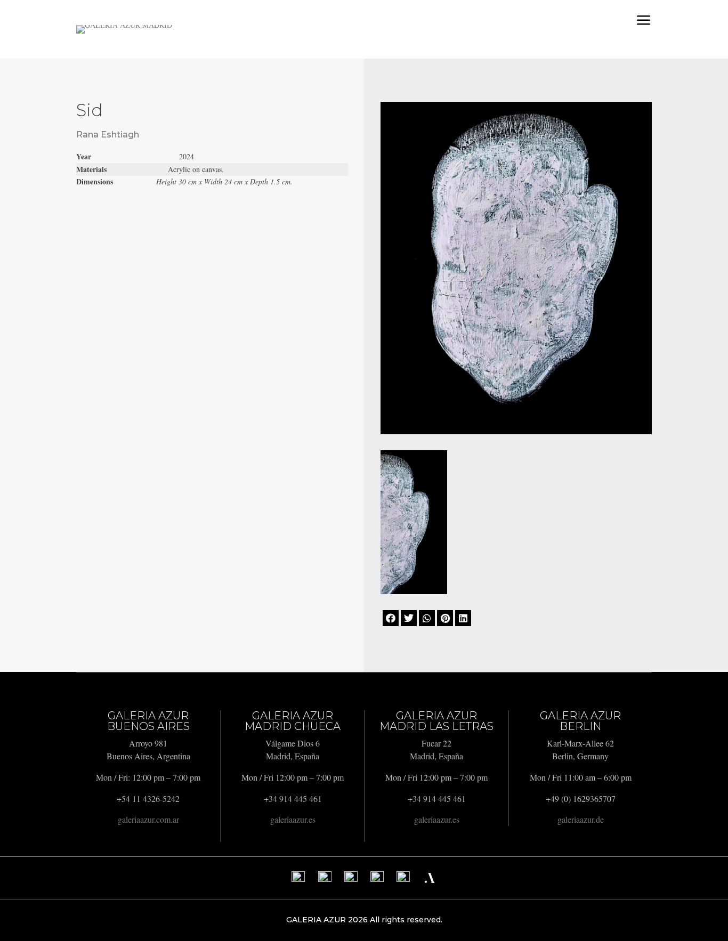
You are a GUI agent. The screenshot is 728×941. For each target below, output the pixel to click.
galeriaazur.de (580, 819)
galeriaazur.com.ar (148, 819)
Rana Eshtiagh (107, 134)
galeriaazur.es (293, 819)
